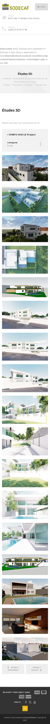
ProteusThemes (29, 718)
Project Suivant (36, 669)
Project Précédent (13, 669)
